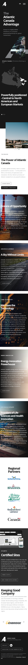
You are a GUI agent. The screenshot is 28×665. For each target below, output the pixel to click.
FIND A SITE (6, 574)
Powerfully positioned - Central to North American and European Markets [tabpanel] (14, 99)
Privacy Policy (18, 657)
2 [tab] (3, 114)
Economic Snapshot (9, 187)
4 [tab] (19, 149)
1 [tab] (2, 114)
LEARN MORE (6, 183)
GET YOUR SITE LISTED (9, 579)
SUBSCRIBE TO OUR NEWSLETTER (12, 649)
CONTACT (5, 645)
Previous (3, 621)
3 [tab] (5, 114)
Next (23, 621)
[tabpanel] (17, 135)
